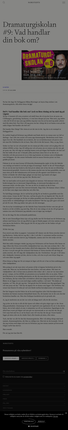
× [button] (66, 413)
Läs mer (55, 416)
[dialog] (34, 215)
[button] (34, 426)
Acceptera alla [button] (29, 421)
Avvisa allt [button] (41, 421)
